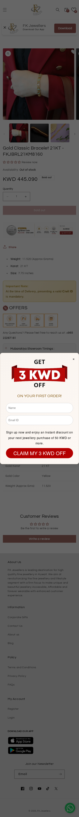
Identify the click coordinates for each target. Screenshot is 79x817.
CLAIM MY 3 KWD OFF (39, 452)
